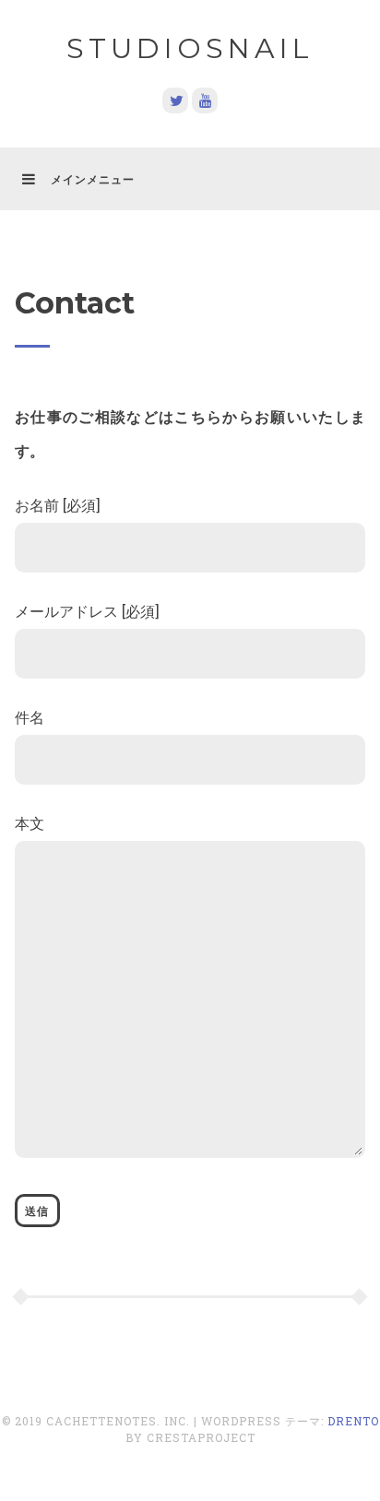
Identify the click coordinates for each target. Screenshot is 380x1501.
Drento (353, 1420)
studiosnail (190, 48)
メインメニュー (93, 178)
